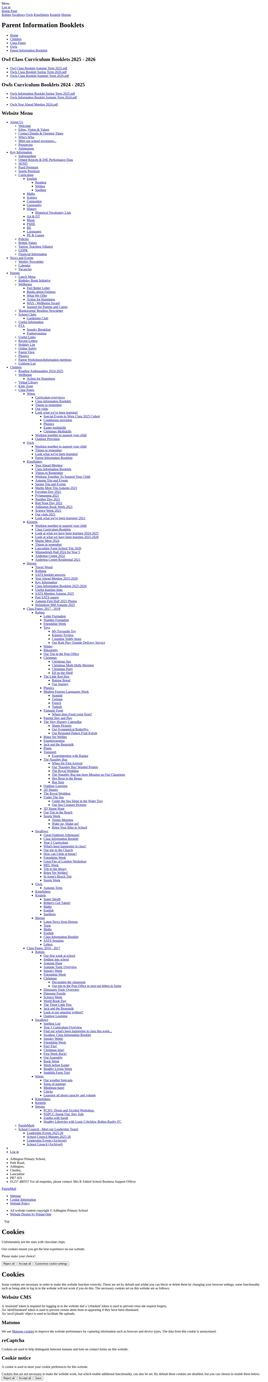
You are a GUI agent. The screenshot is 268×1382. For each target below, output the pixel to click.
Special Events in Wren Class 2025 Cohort (72, 416)
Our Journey (60, 684)
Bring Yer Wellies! (56, 872)
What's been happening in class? (65, 846)
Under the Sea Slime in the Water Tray (77, 801)
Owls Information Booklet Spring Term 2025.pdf (42, 93)
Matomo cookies (23, 1331)
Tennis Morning (62, 820)
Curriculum (26, 175)
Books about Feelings (41, 292)
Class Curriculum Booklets (53, 529)
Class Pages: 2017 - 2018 (43, 608)
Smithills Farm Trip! (57, 1072)
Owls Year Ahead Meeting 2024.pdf (34, 104)
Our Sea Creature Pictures (69, 805)
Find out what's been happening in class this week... (78, 1031)
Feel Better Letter (38, 288)
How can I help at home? (60, 854)
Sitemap (15, 1196)
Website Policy (20, 1203)
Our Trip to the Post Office (61, 654)
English (32, 178)
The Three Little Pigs (58, 1004)
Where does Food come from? (72, 714)
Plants (48, 748)
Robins (6, 15)
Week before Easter (56, 1065)
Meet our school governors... (37, 141)
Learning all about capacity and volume (70, 1095)
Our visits (41, 409)
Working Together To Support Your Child (62, 476)
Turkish (57, 706)
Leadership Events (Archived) (47, 1140)
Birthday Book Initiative (34, 280)
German (57, 699)
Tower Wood (44, 567)
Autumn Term (53, 888)
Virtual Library (28, 382)
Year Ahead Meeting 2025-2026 (56, 578)
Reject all (9, 1263)
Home (14, 35)
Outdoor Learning (55, 786)
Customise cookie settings (51, 1263)
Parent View (26, 352)
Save (38, 1378)
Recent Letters (27, 341)
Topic (47, 925)
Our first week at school (59, 955)
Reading (40, 182)
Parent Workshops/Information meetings (44, 359)
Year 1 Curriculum (56, 842)
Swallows (18, 15)
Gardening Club (37, 318)
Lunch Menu (27, 276)
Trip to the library (55, 869)
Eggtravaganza (36, 333)
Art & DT (33, 216)
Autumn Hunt (53, 963)
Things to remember (48, 405)
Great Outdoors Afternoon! (61, 835)
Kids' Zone (25, 386)
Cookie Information (23, 1199)
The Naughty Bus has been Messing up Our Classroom (88, 774)
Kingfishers (41, 15)
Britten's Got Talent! (57, 903)
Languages (34, 231)
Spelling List (52, 1023)
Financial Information (32, 254)
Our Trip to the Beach (58, 812)
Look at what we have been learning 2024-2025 (67, 533)
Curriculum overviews (50, 397)
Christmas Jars (61, 661)
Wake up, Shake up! (65, 823)
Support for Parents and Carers (47, 307)
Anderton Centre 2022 (50, 556)
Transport (50, 752)
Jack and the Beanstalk (59, 744)
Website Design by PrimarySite (30, 1214)
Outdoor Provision (47, 439)
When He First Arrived (67, 763)
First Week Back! (55, 1054)
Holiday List (26, 344)
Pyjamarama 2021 (47, 495)
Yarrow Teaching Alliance (35, 246)
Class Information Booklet (61, 839)
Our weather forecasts (58, 1080)
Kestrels (55, 15)
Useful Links (27, 337)
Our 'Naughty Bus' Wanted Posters (75, 767)
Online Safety (27, 348)
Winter (48, 646)
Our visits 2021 (45, 514)
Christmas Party (62, 669)
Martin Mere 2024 (47, 541)
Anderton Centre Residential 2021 (57, 559)
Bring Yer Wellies (55, 737)
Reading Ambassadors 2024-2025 (40, 371)
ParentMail (9, 1188)
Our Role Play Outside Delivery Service (78, 642)
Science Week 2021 (48, 510)
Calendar (24, 265)
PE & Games (35, 235)
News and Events (21, 258)
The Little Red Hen (56, 676)
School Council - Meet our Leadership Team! (48, 1129)
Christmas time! (54, 1050)
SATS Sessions (54, 940)
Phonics (23, 356)
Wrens (31, 393)
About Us (16, 122)
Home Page (9, 11)
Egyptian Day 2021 (48, 491)
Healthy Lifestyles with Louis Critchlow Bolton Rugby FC (82, 1121)
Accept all (25, 1263)
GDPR (23, 250)
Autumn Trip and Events (51, 480)
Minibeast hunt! (54, 1087)
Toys (47, 627)
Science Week (53, 997)
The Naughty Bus (55, 759)
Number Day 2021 (47, 499)
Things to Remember (49, 473)
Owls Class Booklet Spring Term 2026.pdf (38, 72)
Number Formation (56, 620)
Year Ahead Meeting (48, 465)
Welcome (24, 126)
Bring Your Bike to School (69, 827)
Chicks (48, 1091)
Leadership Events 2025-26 (45, 1133)
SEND (22, 163)
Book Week (51, 1061)
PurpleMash (26, 1125)
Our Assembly (53, 1057)
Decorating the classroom (68, 982)
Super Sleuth (52, 899)
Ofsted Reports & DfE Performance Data (45, 160)
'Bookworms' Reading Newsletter (40, 310)
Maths (31, 194)
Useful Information (31, 322)
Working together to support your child (60, 435)
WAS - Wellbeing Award (43, 303)
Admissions (26, 148)
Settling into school (56, 959)
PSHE (31, 224)
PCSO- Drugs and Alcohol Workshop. (69, 1110)
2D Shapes (51, 789)
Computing (34, 201)
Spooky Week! (53, 1038)
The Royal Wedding (65, 771)
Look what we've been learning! (56, 412)
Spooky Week (53, 971)
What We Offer (37, 295)
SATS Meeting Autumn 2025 (54, 593)
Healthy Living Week (58, 1069)
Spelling (40, 190)
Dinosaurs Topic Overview (61, 989)
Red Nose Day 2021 (48, 503)
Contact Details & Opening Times (40, 133)
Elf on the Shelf (62, 673)
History (32, 209)
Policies (23, 239)
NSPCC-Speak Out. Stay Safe (64, 1114)
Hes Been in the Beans (67, 778)
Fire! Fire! (50, 1046)
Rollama (40, 571)
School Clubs (27, 314)
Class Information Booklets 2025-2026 (60, 586)
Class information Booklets (53, 401)
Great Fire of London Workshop (65, 861)
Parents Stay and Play (58, 718)
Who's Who (26, 137)
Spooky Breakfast (38, 329)
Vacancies (25, 269)
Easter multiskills (55, 427)
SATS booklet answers (50, 574)
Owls (29, 15)
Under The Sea (54, 797)
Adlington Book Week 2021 (54, 507)
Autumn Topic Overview (60, 967)
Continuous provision (58, 420)
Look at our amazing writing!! (63, 1012)
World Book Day (55, 1001)
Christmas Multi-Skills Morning (73, 665)
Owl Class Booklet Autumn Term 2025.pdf (38, 68)
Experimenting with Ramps (70, 756)
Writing (40, 186)
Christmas (50, 657)
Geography (34, 205)
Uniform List (27, 363)
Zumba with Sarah (56, 1118)
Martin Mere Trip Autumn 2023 (56, 488)
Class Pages (18, 43)
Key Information (21, 152)
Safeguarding (27, 156)
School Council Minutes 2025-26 (49, 1136)
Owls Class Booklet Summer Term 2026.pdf (39, 76)
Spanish (57, 695)
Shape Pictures (61, 725)
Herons (66, 15)
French (56, 703)
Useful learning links (49, 590)
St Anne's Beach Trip (58, 876)
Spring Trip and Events (50, 484)
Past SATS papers (47, 597)
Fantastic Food (53, 710)
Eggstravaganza (54, 740)
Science (32, 197)
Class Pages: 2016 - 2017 (43, 948)
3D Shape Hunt (54, 808)
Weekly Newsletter (31, 261)
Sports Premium (29, 171)
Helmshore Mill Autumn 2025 (55, 605)
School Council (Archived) (45, 1144)
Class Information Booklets (53, 469)
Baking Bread (61, 680)
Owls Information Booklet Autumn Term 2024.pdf (43, 97)
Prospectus (25, 144)
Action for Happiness (41, 299)
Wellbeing (25, 284)
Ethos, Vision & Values (33, 129)
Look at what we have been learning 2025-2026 (67, 537)
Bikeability (51, 650)
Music (31, 220)
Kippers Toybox (62, 635)
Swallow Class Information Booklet (67, 1035)
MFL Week (51, 865)
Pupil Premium (28, 167)
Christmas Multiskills (57, 431)
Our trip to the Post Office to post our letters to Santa (86, 986)
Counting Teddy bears (66, 639)
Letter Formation (55, 616)
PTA (21, 326)
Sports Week (52, 816)
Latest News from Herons (61, 921)
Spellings (50, 914)
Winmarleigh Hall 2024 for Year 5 (57, 552)
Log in (6, 7)
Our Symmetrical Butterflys (70, 729)
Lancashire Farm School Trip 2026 (58, 548)
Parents (15, 273)
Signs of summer (55, 1084)
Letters (48, 944)
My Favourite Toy (64, 631)
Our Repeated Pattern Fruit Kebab (74, 733)
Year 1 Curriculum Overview (63, 1027)
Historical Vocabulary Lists (53, 212)
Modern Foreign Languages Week (66, 691)
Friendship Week (55, 624)
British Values (27, 243)
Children (16, 39)
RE (29, 227)
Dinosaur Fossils (55, 993)
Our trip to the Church (58, 850)
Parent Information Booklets (28, 50)
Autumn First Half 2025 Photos (56, 601)
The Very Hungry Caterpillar (63, 722)
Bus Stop (58, 782)
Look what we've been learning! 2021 (60, 518)
